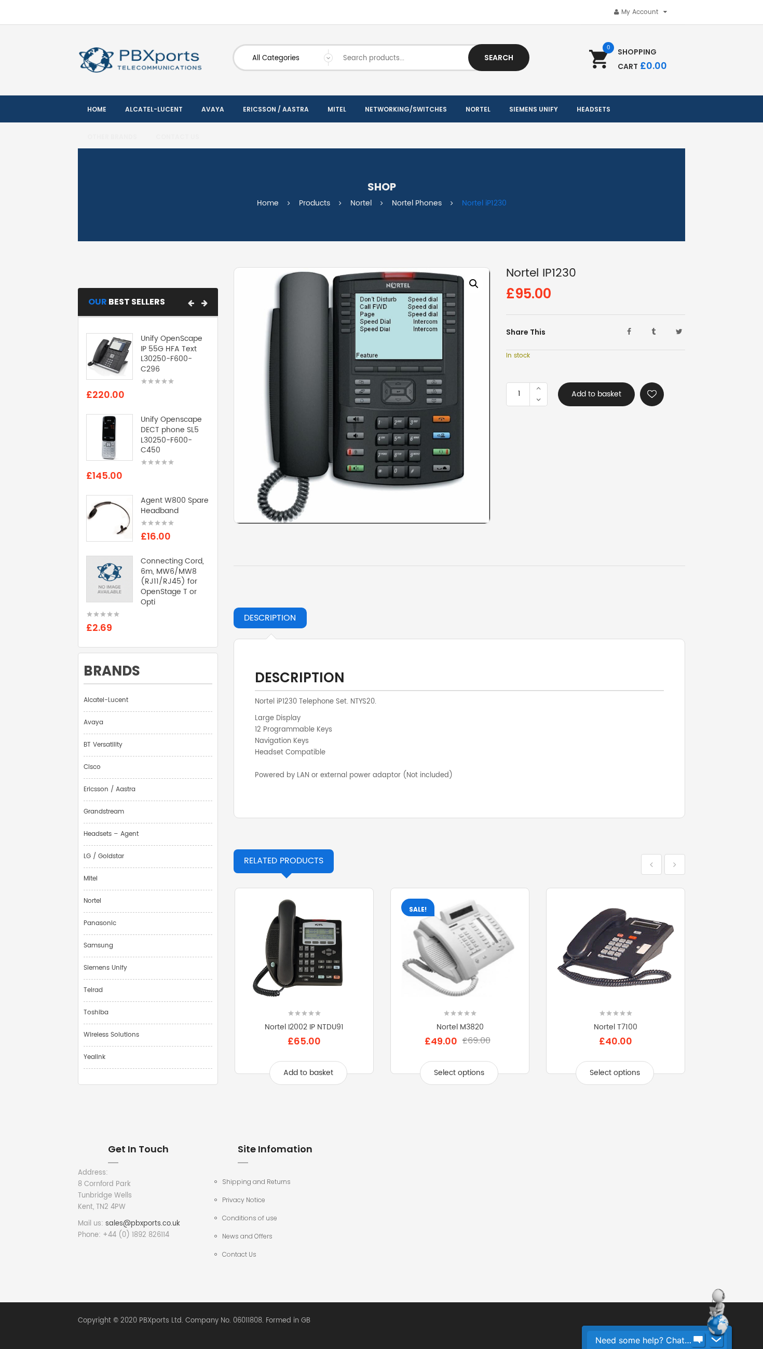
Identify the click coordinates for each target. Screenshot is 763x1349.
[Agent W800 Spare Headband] (109, 518)
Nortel (361, 203)
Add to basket (596, 394)
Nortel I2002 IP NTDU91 (304, 1027)
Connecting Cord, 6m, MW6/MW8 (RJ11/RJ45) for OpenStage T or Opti (172, 581)
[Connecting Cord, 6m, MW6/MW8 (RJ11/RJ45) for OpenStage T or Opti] (109, 578)
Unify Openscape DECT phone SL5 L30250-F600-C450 (171, 435)
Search (498, 57)
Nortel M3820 (460, 1027)
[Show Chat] (698, 1340)
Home (268, 203)
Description (270, 618)
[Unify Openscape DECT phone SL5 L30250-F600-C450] (109, 437)
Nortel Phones (417, 203)
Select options (459, 1073)
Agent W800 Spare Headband (175, 505)
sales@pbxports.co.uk (142, 1223)
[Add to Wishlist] (652, 394)
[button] (191, 303)
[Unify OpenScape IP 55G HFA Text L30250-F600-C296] (109, 356)
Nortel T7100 (615, 1027)
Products (314, 203)
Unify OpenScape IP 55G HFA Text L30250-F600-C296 (171, 354)
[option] (362, 396)
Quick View (304, 996)
